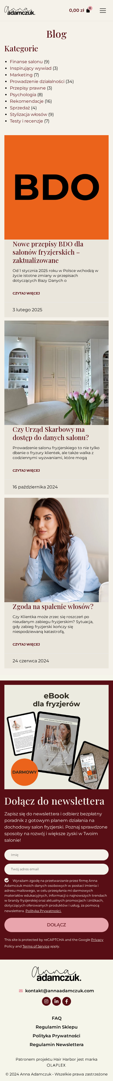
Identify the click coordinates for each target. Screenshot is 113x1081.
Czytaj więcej (26, 293)
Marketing (21, 74)
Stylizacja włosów (28, 114)
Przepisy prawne (28, 88)
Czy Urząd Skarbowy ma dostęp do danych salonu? (51, 433)
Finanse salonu (26, 61)
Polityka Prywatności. (43, 911)
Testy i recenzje (26, 121)
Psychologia (23, 94)
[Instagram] (46, 1001)
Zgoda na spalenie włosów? (53, 606)
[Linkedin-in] (56, 1001)
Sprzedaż (20, 107)
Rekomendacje (27, 101)
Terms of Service (35, 946)
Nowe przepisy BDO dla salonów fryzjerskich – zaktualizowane (48, 252)
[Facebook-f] (66, 1001)
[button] (103, 10)
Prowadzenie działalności (37, 81)
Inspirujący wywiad (31, 68)
